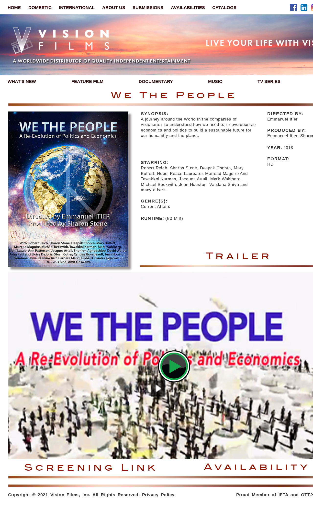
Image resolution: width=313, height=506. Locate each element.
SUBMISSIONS (148, 7)
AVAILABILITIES (188, 7)
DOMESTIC (40, 7)
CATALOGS (224, 7)
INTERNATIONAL (77, 7)
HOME (14, 7)
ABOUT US (113, 7)
